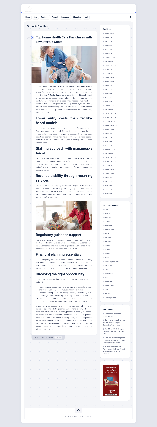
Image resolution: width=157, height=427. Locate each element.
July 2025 (108, 85)
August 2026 (109, 33)
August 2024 (109, 129)
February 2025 (110, 105)
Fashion (108, 237)
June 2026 (108, 41)
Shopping (77, 17)
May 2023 (108, 185)
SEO (106, 278)
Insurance (108, 265)
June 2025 (108, 89)
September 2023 (111, 169)
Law (35, 17)
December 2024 (110, 113)
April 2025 (108, 97)
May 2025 (108, 93)
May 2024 (108, 141)
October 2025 (109, 73)
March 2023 (109, 193)
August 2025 (109, 81)
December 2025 (110, 65)
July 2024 (108, 133)
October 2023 (109, 165)
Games (107, 245)
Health (107, 253)
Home (27, 17)
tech (86, 17)
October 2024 (109, 121)
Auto (106, 209)
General (108, 249)
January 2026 (109, 61)
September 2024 (111, 125)
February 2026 (110, 57)
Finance (108, 241)
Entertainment (110, 229)
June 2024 (108, 137)
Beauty (107, 213)
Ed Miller (51, 337)
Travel (55, 17)
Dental (107, 221)
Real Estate (109, 273)
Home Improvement (112, 261)
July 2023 (108, 177)
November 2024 (110, 117)
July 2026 (108, 37)
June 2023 (108, 181)
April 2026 (108, 49)
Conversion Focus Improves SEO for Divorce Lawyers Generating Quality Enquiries (114, 322)
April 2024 (108, 145)
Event (107, 233)
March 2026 (109, 53)
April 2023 (108, 189)
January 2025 (109, 109)
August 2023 (109, 173)
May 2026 (108, 45)
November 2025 (110, 69)
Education (65, 17)
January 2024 (109, 153)
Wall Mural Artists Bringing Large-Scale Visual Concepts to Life (114, 331)
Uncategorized (110, 297)
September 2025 (111, 77)
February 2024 (110, 149)
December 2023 (110, 157)
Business (44, 17)
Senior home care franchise (62, 95)
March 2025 (109, 101)
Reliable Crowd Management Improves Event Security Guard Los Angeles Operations (114, 340)
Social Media (109, 286)
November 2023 (110, 161)
